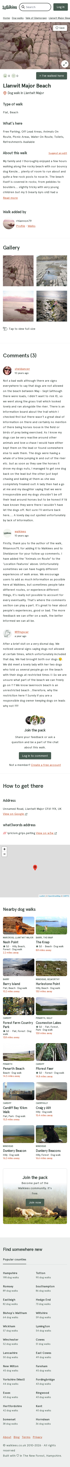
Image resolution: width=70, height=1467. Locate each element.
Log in (61, 7)
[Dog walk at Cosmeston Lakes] (51, 1006)
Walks (31, 226)
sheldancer (22, 368)
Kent (39, 1406)
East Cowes (43, 1353)
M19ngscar (22, 632)
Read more (10, 198)
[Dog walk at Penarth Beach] (18, 1052)
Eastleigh (9, 1299)
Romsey (8, 1286)
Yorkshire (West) (14, 1379)
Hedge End (43, 1299)
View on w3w (45, 833)
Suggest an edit (58, 153)
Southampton (45, 1286)
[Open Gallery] (65, 64)
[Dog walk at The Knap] (51, 925)
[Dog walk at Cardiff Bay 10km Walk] (18, 1091)
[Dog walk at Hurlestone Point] (51, 967)
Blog (17, 1437)
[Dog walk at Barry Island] (18, 967)
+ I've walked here (51, 75)
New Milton (10, 1366)
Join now (35, 1202)
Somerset (9, 1419)
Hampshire (10, 1273)
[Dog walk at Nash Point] (18, 925)
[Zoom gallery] (18, 270)
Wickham (9, 1326)
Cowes (40, 1339)
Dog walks (18, 18)
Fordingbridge (45, 1379)
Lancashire (10, 1353)
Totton (40, 1273)
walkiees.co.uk (16, 1445)
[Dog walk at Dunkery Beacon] (18, 1134)
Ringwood (42, 1393)
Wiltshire (42, 1313)
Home (6, 18)
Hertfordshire (12, 1406)
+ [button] (4, 849)
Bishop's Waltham (15, 1313)
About (7, 1437)
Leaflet (42, 896)
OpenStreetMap (54, 896)
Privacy (37, 1437)
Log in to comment (35, 755)
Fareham (41, 1366)
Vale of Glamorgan (36, 18)
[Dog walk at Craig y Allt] (51, 1091)
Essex (6, 1393)
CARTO (66, 896)
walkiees (20, 531)
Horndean (42, 1419)
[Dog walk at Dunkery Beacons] (51, 1134)
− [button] (4, 854)
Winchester (10, 1339)
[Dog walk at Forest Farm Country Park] (18, 1006)
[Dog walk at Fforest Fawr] (51, 1052)
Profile (20, 226)
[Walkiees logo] (9, 7)
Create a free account (46, 765)
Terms (26, 1437)
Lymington (43, 1326)
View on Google (14, 814)
